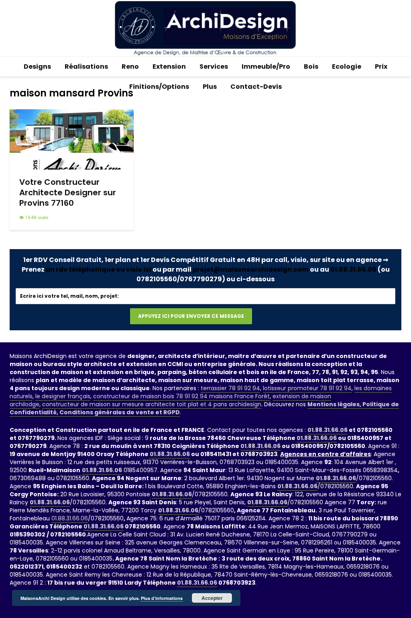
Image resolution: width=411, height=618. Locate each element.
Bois (311, 66)
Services (213, 66)
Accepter (212, 598)
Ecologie (346, 66)
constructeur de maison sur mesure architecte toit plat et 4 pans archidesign (151, 404)
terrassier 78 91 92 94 (230, 388)
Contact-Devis (256, 86)
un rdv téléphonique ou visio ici (98, 269)
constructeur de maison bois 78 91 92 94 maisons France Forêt (181, 396)
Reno (130, 66)
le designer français (62, 396)
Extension (169, 66)
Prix (381, 66)
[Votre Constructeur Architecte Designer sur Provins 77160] (72, 138)
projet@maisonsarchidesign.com (251, 269)
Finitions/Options (159, 86)
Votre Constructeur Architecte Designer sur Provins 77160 (67, 192)
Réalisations (86, 66)
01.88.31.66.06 (353, 269)
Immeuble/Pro (266, 66)
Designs (37, 66)
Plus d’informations (162, 598)
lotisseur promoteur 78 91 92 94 (307, 388)
